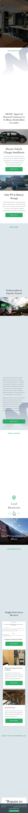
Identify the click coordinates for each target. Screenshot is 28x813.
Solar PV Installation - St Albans (14, 531)
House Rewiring (14, 697)
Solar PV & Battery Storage (14, 196)
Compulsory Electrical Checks (14, 629)
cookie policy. (10, 806)
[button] (9, 513)
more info (14, 169)
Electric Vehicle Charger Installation (14, 150)
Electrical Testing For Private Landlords (14, 657)
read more (14, 643)
